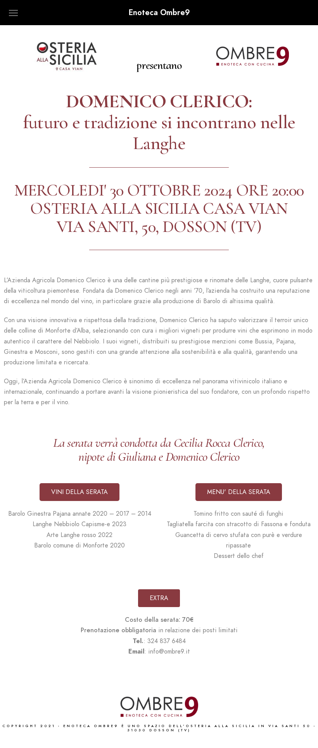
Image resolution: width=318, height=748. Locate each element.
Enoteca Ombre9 (159, 12)
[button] (79, 492)
